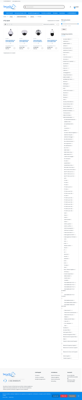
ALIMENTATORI (67, 121)
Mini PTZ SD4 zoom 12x (69, 176)
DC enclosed (67, 158)
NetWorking (65, 86)
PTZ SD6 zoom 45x (68, 210)
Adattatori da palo (68, 134)
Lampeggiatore (66, 72)
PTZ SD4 (7, 38)
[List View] (9, 24)
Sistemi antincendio (67, 108)
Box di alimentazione (68, 141)
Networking (53, 381)
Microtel (65, 81)
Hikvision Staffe (67, 245)
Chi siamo (55, 13)
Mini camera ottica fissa (69, 169)
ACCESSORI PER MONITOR (69, 119)
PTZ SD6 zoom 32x (68, 206)
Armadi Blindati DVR (68, 124)
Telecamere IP (67, 310)
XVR (65, 239)
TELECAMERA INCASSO (68, 300)
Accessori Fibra (66, 330)
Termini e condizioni (46, 13)
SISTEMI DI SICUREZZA (67, 110)
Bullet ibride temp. (68, 152)
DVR (65, 241)
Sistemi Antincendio (55, 379)
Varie (65, 325)
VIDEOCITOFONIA (67, 115)
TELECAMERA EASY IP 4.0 (69, 287)
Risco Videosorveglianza (69, 269)
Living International (67, 75)
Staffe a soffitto (67, 226)
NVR (64, 88)
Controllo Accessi (67, 57)
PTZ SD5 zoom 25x (68, 197)
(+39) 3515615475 (7, 1)
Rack (65, 267)
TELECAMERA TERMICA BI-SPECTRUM (68, 305)
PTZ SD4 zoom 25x (68, 193)
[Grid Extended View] (5, 24)
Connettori (66, 128)
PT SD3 (65, 180)
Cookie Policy (11, 397)
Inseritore (65, 66)
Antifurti (65, 45)
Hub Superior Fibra (67, 332)
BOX (65, 126)
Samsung (66, 271)
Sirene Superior (66, 356)
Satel (64, 99)
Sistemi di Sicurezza (55, 375)
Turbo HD (66, 321)
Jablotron (65, 70)
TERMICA (66, 317)
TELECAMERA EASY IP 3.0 (69, 284)
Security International (68, 101)
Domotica (65, 59)
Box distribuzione (67, 145)
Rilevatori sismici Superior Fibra (69, 336)
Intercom (65, 68)
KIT (64, 252)
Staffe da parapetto (68, 228)
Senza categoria (66, 106)
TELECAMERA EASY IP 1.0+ (69, 282)
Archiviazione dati (67, 48)
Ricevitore (65, 92)
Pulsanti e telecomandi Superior (70, 341)
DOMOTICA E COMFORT (68, 61)
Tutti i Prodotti (9, 13)
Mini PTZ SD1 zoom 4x (68, 171)
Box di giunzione (67, 143)
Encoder (66, 161)
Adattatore (65, 41)
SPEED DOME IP (67, 276)
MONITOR (66, 258)
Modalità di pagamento (34, 13)
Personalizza (72, 396)
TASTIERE (66, 280)
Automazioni (66, 52)
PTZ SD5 (66, 195)
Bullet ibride (66, 150)
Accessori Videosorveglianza (70, 132)
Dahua (32, 16)
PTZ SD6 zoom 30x (68, 204)
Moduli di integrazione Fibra (69, 334)
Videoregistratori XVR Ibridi (69, 237)
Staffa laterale (67, 219)
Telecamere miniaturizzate (70, 312)
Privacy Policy (5, 397)
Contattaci (62, 13)
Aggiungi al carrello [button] (14, 48)
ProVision (66, 265)
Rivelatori (65, 97)
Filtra (64, 29)
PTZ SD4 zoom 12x (68, 191)
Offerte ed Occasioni (68, 90)
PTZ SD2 (66, 182)
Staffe (65, 221)
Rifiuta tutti (64, 396)
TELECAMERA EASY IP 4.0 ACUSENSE (67, 289)
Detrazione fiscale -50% (20, 13)
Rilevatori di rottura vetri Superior (70, 352)
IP (64, 250)
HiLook (65, 247)
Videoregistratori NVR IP (69, 234)
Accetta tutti (55, 396)
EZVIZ (65, 243)
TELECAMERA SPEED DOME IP (70, 302)
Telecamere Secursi (68, 314)
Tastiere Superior (67, 358)
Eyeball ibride (67, 163)
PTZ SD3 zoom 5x (68, 187)
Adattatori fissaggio (68, 137)
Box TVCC (66, 147)
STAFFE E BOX (67, 278)
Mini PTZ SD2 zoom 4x (69, 174)
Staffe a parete (67, 224)
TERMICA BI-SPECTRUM (69, 319)
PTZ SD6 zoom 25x (68, 202)
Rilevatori (65, 95)
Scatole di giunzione (68, 274)
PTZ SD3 (66, 184)
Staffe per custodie (68, 230)
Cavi (64, 54)
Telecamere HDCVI (68, 232)
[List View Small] (11, 24)
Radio (64, 339)
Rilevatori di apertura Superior (69, 345)
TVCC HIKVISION (67, 323)
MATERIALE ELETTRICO (67, 79)
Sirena (65, 215)
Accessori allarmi (67, 39)
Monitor (65, 256)
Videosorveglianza (55, 377)
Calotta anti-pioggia (68, 156)
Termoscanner (66, 113)
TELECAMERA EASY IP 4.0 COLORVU (67, 295)
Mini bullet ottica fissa (69, 167)
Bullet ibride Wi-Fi (68, 154)
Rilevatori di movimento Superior (70, 347)
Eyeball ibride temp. (68, 165)
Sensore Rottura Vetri (68, 104)
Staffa (65, 217)
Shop (11, 16)
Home (5, 16)
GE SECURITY (66, 63)
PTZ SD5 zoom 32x (68, 200)
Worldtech (65, 327)
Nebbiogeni (65, 83)
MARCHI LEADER (66, 77)
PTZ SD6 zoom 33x (68, 208)
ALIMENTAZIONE (66, 43)
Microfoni (66, 254)
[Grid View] (7, 24)
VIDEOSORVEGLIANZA (21, 16)
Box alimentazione (68, 139)
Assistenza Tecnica (67, 50)
